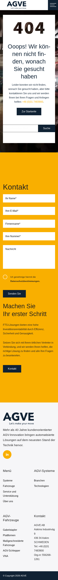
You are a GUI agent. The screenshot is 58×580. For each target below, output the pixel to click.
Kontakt (12, 368)
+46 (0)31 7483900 (32, 101)
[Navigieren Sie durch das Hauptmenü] (53, 5)
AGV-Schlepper (11, 550)
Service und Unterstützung (10, 493)
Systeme (8, 480)
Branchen (39, 480)
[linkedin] (7, 454)
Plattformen (9, 535)
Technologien (41, 486)
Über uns (8, 501)
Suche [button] (46, 128)
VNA (5, 556)
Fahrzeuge (9, 486)
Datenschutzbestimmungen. (25, 281)
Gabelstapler (10, 530)
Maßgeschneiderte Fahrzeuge (13, 543)
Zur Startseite (29, 111)
